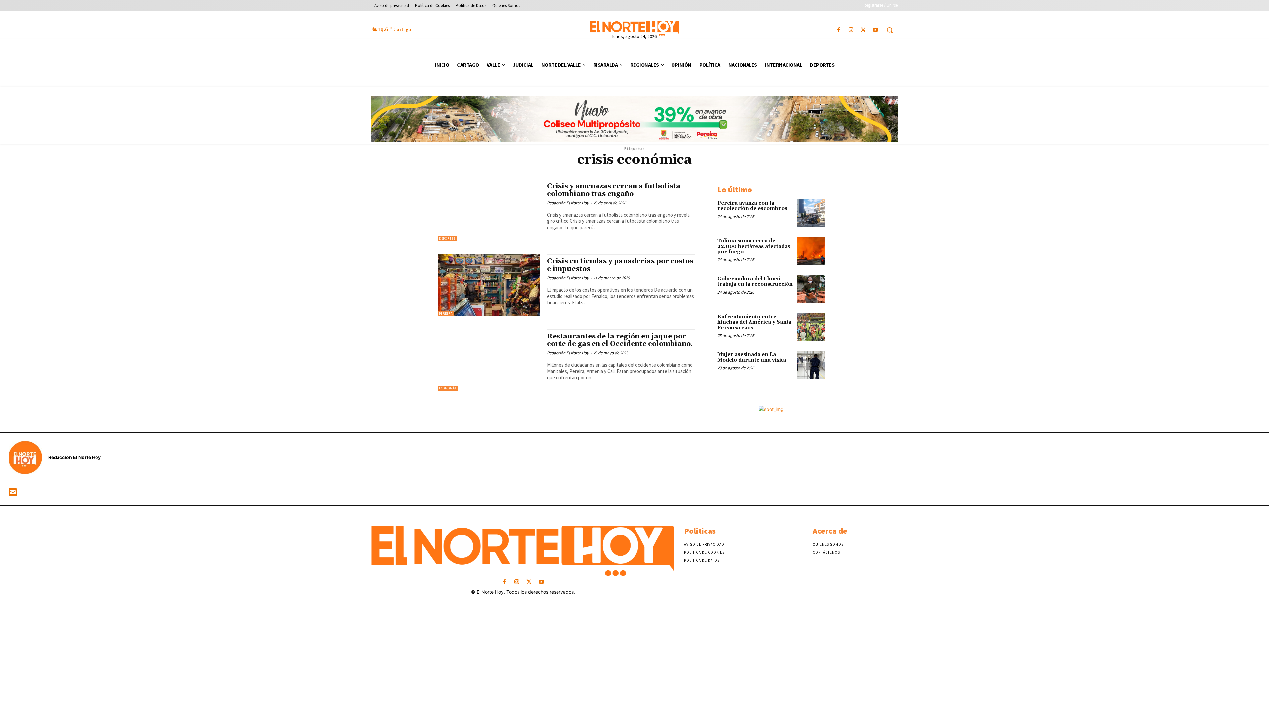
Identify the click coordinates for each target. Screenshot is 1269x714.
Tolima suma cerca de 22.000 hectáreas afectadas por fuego (753, 246)
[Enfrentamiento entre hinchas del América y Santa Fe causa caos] (811, 327)
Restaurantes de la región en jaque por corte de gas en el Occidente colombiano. (620, 340)
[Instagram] (850, 30)
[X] (863, 30)
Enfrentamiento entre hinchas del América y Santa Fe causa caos (754, 322)
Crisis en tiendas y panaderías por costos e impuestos (620, 265)
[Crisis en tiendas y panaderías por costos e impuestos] (489, 285)
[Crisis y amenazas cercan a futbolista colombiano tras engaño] (489, 210)
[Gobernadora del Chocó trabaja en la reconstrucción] (811, 289)
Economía (447, 388)
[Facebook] (838, 30)
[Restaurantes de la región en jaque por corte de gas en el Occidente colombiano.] (489, 360)
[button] (890, 30)
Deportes (447, 238)
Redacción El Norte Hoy (568, 203)
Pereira (446, 313)
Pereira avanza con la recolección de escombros (752, 206)
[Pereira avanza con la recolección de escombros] (811, 213)
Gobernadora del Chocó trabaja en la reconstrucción (755, 282)
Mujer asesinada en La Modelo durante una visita (751, 357)
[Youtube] (875, 30)
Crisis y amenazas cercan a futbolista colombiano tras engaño (613, 190)
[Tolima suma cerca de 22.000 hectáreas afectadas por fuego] (811, 251)
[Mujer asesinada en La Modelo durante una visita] (811, 365)
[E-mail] (13, 493)
